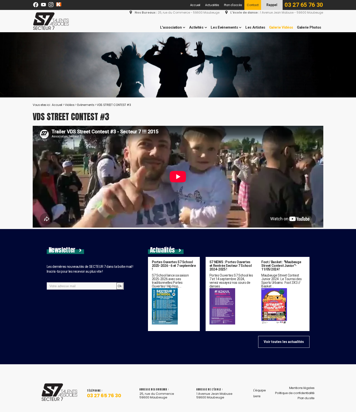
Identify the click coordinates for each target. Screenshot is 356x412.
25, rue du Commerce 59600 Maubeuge (156, 395)
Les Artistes (255, 27)
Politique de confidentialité (295, 393)
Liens (257, 396)
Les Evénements (224, 27)
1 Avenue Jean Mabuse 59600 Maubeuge (214, 395)
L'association (171, 27)
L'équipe (259, 390)
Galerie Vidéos (281, 27)
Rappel (271, 5)
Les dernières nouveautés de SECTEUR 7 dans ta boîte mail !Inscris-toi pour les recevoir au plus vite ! (90, 269)
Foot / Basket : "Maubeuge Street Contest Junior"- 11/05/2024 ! (281, 265)
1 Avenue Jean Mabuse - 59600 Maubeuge (276, 13)
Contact (253, 5)
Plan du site (306, 398)
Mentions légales (302, 388)
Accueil (195, 5)
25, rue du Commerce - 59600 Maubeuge (177, 13)
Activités (196, 27)
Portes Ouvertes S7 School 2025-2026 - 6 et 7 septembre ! (174, 265)
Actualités (212, 5)
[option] (178, 64)
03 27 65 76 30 (304, 4)
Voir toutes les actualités (284, 342)
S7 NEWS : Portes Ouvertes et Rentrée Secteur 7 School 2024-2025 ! (230, 265)
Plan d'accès (233, 5)
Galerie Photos (309, 27)
